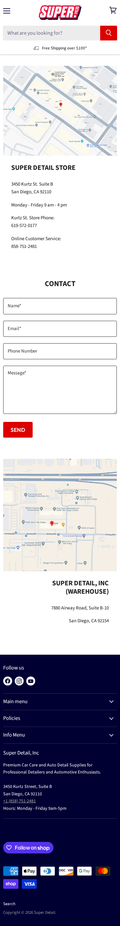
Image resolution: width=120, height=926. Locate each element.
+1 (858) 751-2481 (19, 801)
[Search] (108, 33)
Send (18, 429)
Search (9, 904)
